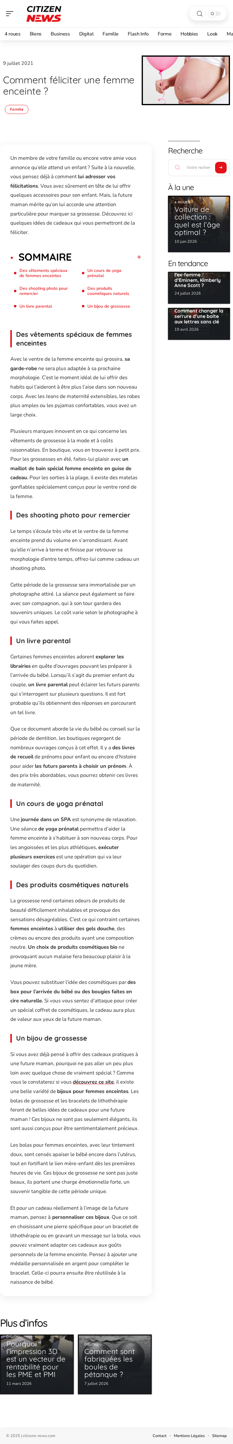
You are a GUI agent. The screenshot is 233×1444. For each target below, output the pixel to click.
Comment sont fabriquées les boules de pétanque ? (109, 1363)
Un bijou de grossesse (108, 306)
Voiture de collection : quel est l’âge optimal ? (197, 221)
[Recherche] (199, 13)
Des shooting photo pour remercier (43, 291)
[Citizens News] (43, 13)
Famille (16, 109)
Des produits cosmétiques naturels (108, 291)
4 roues (182, 202)
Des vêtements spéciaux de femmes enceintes (43, 273)
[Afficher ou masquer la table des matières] (106, 257)
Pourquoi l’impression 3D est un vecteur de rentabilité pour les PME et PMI (36, 1359)
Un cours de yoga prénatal (104, 273)
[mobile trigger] (11, 13)
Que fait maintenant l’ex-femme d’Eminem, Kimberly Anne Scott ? (198, 277)
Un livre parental (35, 306)
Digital (13, 1336)
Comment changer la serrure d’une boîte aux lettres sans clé (198, 316)
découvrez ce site (93, 1081)
